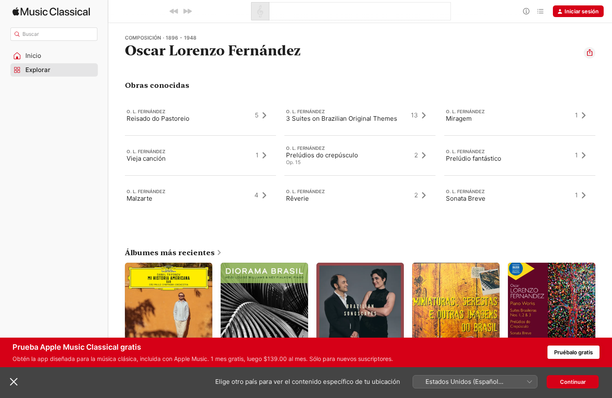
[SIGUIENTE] (187, 11)
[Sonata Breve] (519, 195)
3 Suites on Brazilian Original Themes (341, 118)
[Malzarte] (200, 195)
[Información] (526, 11)
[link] (173, 252)
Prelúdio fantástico (473, 158)
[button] (54, 56)
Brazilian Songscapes (343, 266)
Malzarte (139, 198)
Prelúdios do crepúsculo (322, 155)
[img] (51, 11)
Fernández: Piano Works (539, 266)
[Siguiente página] (604, 306)
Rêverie (297, 198)
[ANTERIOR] (174, 11)
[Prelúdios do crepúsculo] (359, 155)
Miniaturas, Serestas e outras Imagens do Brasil (450, 269)
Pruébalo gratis (573, 352)
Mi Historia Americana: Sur (159, 266)
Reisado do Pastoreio (158, 118)
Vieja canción (146, 158)
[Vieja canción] (200, 155)
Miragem (459, 118)
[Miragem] (519, 115)
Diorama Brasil (239, 266)
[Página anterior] (116, 306)
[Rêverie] (359, 195)
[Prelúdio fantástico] (519, 155)
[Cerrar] (13, 382)
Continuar (573, 381)
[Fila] (540, 11)
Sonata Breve (465, 198)
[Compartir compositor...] (589, 53)
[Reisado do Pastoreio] (200, 115)
